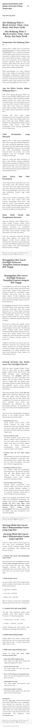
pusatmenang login (7, 50)
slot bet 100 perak (16, 94)
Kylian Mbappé (15, 518)
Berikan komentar (19, 254)
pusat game (12, 700)
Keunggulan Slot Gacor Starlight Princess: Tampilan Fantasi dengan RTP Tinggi (15, 263)
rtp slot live (22, 252)
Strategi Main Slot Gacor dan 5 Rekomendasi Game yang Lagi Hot (15, 527)
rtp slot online (23, 720)
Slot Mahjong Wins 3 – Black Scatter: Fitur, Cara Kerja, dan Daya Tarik (15, 25)
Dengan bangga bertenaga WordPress (10, 726)
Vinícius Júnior (15, 252)
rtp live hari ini (23, 518)
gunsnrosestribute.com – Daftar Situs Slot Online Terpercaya (13, 6)
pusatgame (8, 305)
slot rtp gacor (10, 254)
